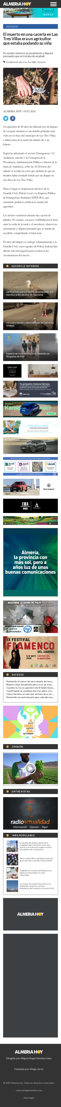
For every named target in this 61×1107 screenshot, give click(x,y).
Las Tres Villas (30, 62)
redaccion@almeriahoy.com (29, 1090)
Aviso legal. (29, 1097)
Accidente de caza (14, 62)
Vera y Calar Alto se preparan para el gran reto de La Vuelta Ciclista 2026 (36, 859)
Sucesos (42, 62)
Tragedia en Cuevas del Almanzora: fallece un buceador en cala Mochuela (36, 873)
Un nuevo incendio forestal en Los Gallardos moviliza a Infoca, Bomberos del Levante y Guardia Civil (37, 886)
